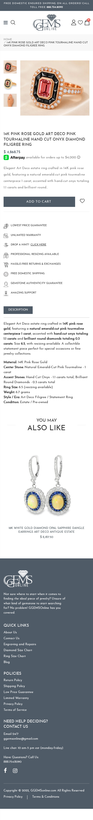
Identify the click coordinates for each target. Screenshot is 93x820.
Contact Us (11, 638)
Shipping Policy (14, 686)
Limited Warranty (16, 698)
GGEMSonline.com (43, 790)
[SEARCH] (14, 22)
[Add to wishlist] (82, 202)
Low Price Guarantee (18, 692)
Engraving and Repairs (20, 644)
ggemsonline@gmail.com (21, 738)
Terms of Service (15, 710)
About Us (10, 632)
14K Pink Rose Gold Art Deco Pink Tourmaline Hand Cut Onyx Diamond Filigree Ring (44, 139)
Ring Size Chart (15, 656)
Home (8, 39)
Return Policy (13, 680)
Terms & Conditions (45, 796)
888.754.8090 (12, 761)
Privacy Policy (13, 704)
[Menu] (7, 22)
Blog (7, 662)
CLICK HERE (38, 245)
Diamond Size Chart (18, 650)
